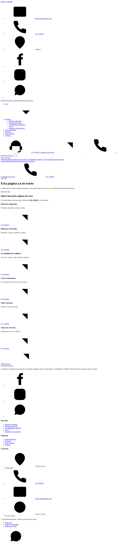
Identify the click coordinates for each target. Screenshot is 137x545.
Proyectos (8, 132)
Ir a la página (5, 225)
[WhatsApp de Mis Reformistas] (20, 97)
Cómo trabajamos (10, 130)
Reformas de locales (15, 123)
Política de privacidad (11, 524)
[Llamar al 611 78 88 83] (100, 152)
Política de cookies (11, 526)
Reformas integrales (15, 121)
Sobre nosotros (9, 134)
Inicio (6, 104)
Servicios (8, 119)
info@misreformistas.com (43, 18)
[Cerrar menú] (15, 155)
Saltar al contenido (7, 1)
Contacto (8, 135)
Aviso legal (8, 523)
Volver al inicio (6, 364)
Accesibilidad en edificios (17, 125)
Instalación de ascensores (17, 128)
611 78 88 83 (39, 34)
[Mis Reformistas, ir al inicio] (17, 100)
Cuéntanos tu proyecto (47, 152)
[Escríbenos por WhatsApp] (16, 543)
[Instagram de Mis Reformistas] (20, 82)
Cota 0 (11, 126)
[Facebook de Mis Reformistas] (20, 66)
